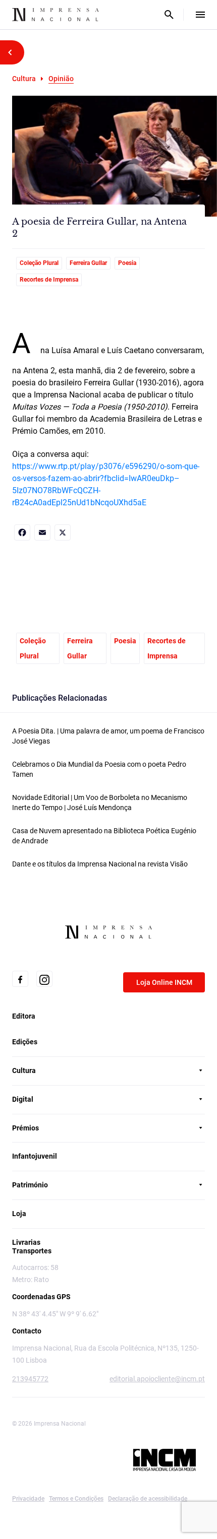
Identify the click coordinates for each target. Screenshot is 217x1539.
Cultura (24, 79)
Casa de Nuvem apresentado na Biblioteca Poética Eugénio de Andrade (104, 836)
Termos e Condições (76, 1498)
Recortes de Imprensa (49, 279)
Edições (24, 1042)
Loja (19, 1214)
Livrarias (26, 1242)
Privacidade (28, 1498)
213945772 (30, 1379)
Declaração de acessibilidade (147, 1498)
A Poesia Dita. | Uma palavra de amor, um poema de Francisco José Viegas (108, 736)
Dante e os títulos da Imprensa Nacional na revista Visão (100, 864)
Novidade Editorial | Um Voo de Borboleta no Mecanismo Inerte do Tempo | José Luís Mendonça (99, 802)
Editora (23, 1016)
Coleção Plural (39, 262)
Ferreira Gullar (88, 262)
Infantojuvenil (34, 1156)
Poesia (127, 262)
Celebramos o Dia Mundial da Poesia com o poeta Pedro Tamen (99, 769)
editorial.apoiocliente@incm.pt (157, 1379)
